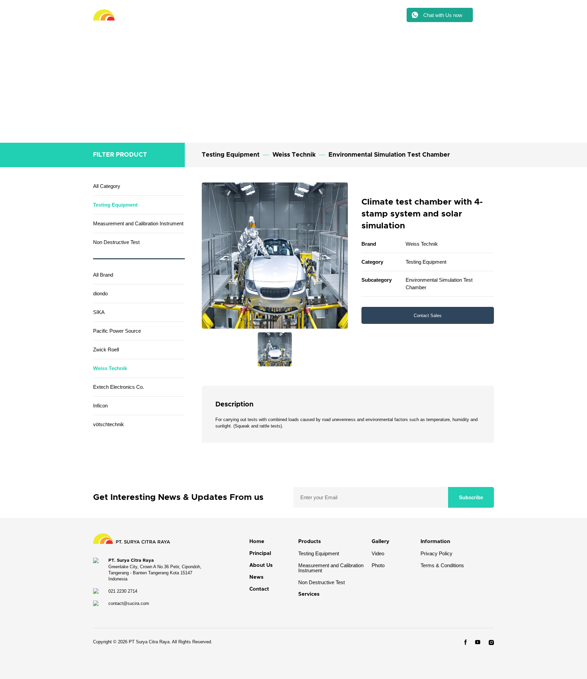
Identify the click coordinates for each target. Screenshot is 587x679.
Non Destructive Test (321, 582)
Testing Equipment (318, 553)
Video (378, 553)
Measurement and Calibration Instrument (330, 567)
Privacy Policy (436, 553)
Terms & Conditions (442, 565)
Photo (378, 565)
